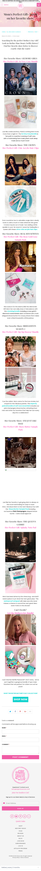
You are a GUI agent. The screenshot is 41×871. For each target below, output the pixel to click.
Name (4, 728)
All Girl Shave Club (17, 856)
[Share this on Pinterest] (20, 711)
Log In (20, 846)
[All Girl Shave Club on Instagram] (25, 816)
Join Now (20, 841)
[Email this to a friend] (30, 711)
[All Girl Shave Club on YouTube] (16, 816)
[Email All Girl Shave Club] (29, 816)
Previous (30, 32)
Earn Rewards (21, 843)
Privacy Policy (15, 857)
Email (4, 736)
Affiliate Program (20, 848)
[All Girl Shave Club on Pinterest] (20, 816)
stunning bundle (13, 311)
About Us (20, 836)
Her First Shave (20, 828)
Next (36, 32)
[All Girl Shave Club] (20, 5)
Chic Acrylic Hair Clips (28, 148)
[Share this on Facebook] (15, 711)
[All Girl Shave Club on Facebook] (12, 816)
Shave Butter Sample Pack (19, 509)
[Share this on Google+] (25, 711)
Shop (20, 826)
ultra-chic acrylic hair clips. (27, 229)
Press (20, 851)
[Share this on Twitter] (10, 711)
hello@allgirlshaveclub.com (20, 789)
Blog (20, 838)
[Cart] (39, 5)
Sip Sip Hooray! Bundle (28, 332)
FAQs (20, 831)
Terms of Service (24, 857)
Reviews (20, 833)
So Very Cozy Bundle (28, 61)
